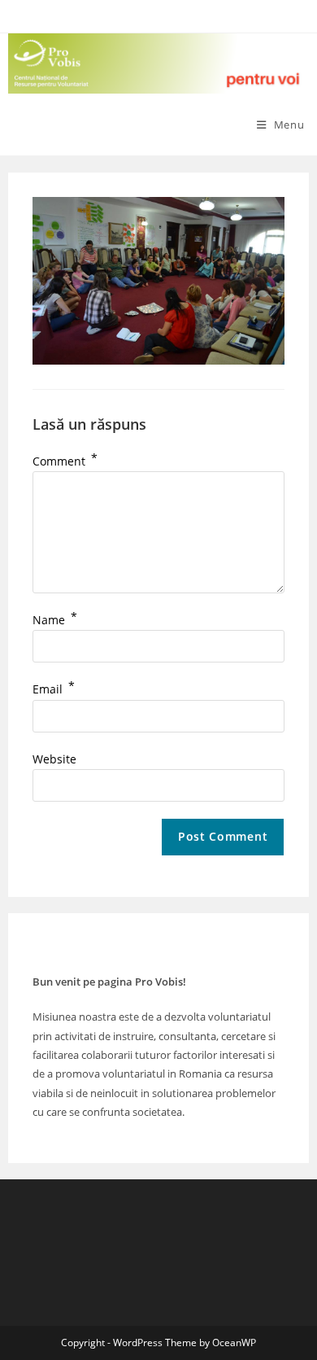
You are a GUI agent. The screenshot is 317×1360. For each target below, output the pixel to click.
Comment (65, 461)
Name (55, 620)
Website (54, 759)
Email (54, 689)
